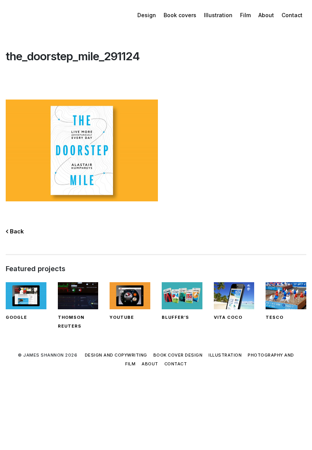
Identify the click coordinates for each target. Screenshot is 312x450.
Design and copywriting (116, 355)
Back (16, 231)
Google (16, 317)
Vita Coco (228, 317)
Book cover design (178, 355)
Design (146, 15)
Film (245, 15)
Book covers (180, 15)
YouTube (122, 317)
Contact (292, 15)
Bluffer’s (175, 317)
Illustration (218, 15)
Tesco (274, 317)
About (266, 15)
